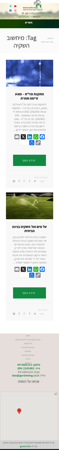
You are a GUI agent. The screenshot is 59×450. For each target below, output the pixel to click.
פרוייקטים (28, 343)
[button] (19, 411)
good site (25, 446)
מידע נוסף (28, 160)
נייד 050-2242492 (26, 16)
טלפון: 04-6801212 (28, 364)
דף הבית (50, 38)
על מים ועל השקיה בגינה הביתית (29, 228)
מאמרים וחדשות (27, 355)
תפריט (29, 22)
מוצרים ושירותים (27, 347)
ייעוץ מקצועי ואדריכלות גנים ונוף (28, 339)
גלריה (28, 359)
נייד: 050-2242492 (28, 368)
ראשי (28, 335)
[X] (23, 137)
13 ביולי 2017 (42, 310)
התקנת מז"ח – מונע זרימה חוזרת (29, 96)
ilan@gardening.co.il (38, 13)
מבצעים (28, 351)
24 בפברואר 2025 (41, 177)
